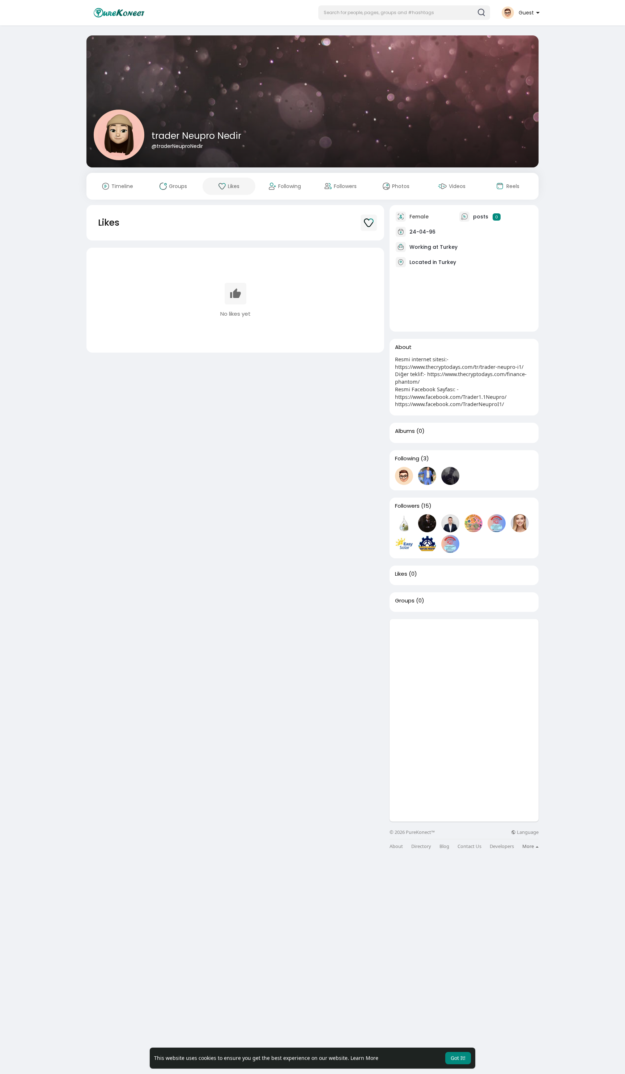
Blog (444, 846)
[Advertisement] (464, 669)
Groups (404, 601)
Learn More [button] (364, 1057)
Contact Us (469, 846)
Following (407, 458)
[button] (404, 12)
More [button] (528, 846)
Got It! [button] (458, 1057)
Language (527, 832)
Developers (502, 846)
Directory (421, 846)
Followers (407, 506)
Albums (405, 431)
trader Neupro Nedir (196, 135)
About (396, 846)
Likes (401, 574)
